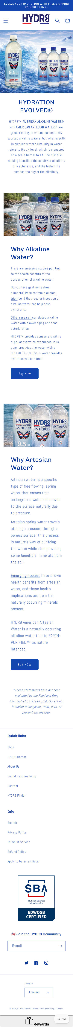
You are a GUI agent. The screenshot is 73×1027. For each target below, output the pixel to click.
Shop (10, 747)
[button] (6, 21)
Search (12, 823)
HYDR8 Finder (16, 796)
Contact (12, 786)
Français (34, 992)
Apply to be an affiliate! (23, 861)
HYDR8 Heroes (17, 757)
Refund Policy (16, 852)
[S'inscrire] (60, 946)
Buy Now (25, 374)
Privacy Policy (17, 832)
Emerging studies (25, 575)
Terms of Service (18, 842)
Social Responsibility (21, 776)
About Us (13, 767)
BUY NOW (24, 664)
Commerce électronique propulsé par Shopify (43, 1008)
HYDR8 (20, 1008)
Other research (21, 317)
